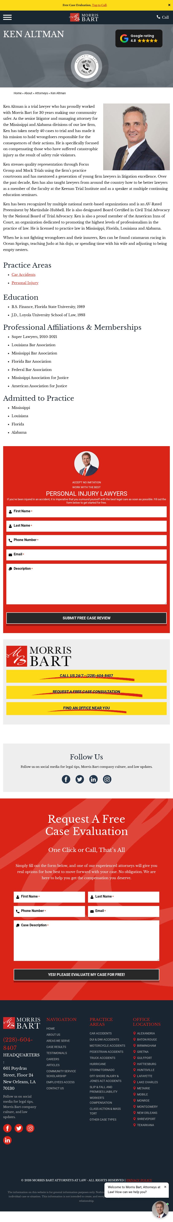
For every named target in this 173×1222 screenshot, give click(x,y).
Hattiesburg (146, 1064)
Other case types (103, 1119)
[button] (138, 38)
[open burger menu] (7, 17)
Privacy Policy (139, 1180)
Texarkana (145, 1125)
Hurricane (98, 1064)
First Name (23, 511)
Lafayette (144, 1076)
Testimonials (56, 1053)
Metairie (143, 1088)
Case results (56, 1047)
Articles (52, 1065)
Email (19, 554)
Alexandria (146, 1033)
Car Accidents (23, 274)
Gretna (143, 1051)
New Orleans (147, 1112)
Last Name (23, 525)
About (28, 93)
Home (18, 93)
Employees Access (60, 1082)
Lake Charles (147, 1082)
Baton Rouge (147, 1039)
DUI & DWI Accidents (104, 1039)
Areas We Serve (58, 1040)
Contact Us (55, 1088)
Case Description (35, 925)
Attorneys (41, 93)
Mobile (142, 1094)
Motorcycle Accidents (107, 1045)
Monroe (143, 1100)
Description (23, 569)
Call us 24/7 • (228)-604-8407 (86, 676)
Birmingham (146, 1045)
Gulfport (144, 1058)
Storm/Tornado (102, 1070)
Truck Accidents (102, 1058)
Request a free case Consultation (86, 692)
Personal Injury (25, 283)
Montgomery (147, 1106)
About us (53, 1034)
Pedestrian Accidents (106, 1051)
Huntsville (145, 1070)
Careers (52, 1059)
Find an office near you (86, 708)
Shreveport (146, 1119)
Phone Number (26, 540)
